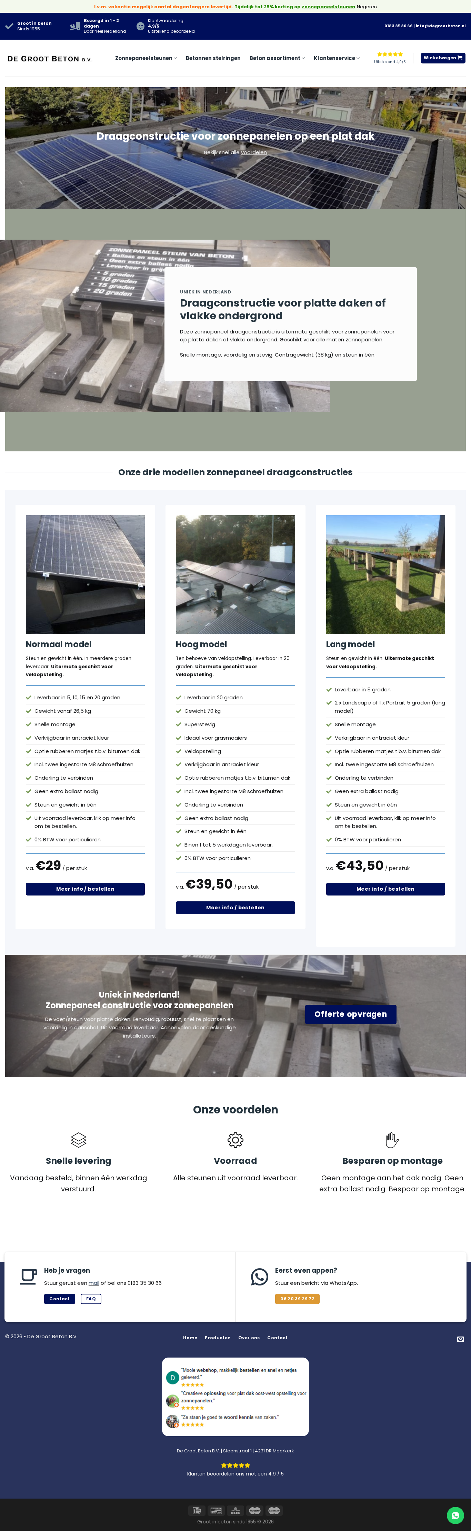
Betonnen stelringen (213, 58)
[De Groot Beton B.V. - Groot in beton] (50, 58)
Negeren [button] (367, 6)
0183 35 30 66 (398, 26)
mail (94, 1283)
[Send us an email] (460, 1339)
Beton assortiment (275, 58)
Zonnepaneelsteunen (143, 58)
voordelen (254, 152)
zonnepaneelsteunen (328, 6)
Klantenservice (334, 58)
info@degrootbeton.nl (441, 26)
